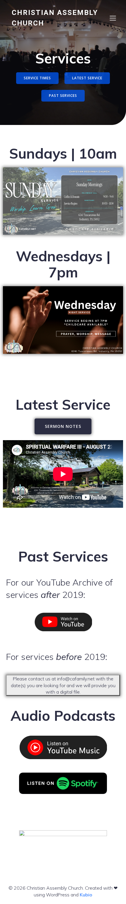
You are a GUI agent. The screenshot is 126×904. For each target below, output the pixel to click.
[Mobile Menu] (112, 17)
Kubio (86, 895)
